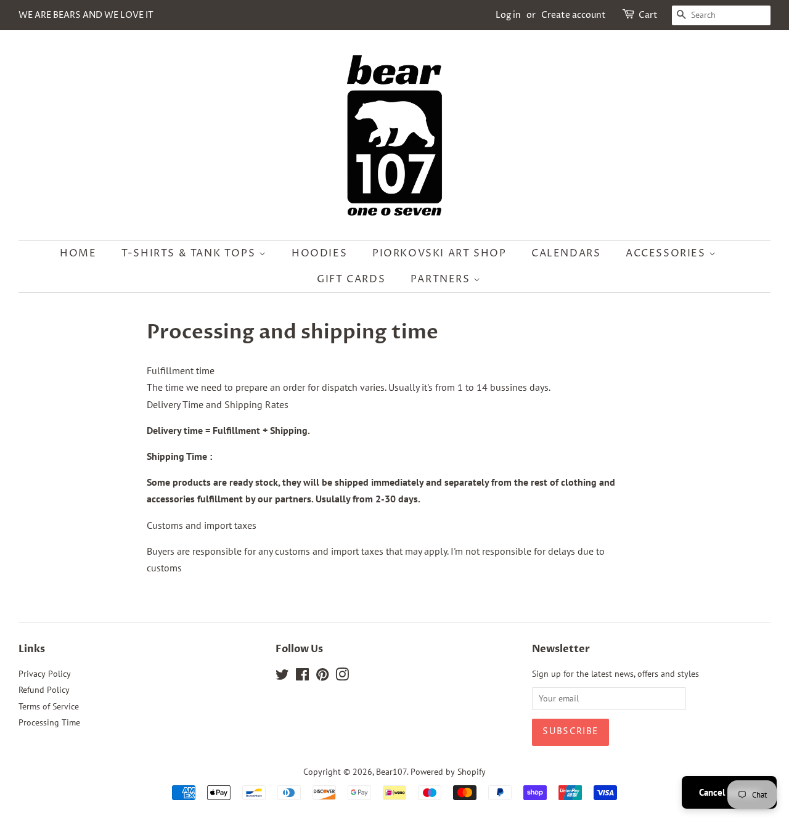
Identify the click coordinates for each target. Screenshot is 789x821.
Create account (573, 15)
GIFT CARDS (351, 279)
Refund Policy (44, 689)
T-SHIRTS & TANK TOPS (190, 253)
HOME (78, 253)
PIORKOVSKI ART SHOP (439, 253)
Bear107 (391, 771)
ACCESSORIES (667, 253)
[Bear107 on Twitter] (282, 676)
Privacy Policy (44, 673)
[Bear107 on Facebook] (302, 676)
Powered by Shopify (448, 771)
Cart (648, 15)
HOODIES (319, 253)
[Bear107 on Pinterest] (322, 676)
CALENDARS (565, 253)
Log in (508, 15)
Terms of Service (48, 706)
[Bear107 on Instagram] (342, 676)
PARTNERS (442, 279)
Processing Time (49, 722)
